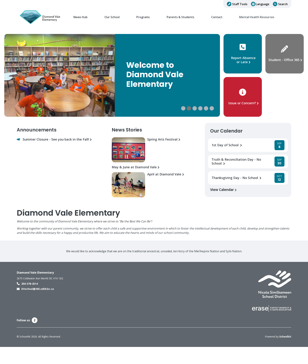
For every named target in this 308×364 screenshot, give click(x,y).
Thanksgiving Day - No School (235, 178)
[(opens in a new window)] (274, 284)
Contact (216, 17)
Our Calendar (226, 131)
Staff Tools (239, 4)
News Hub (80, 17)
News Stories (127, 130)
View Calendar (222, 189)
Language (262, 4)
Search (283, 4)
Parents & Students (180, 17)
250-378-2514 (29, 283)
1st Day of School (226, 145)
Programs (143, 17)
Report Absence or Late (243, 60)
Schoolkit (285, 336)
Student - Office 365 (283, 60)
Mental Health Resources (256, 17)
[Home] (41, 17)
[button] (183, 108)
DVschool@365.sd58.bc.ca (37, 289)
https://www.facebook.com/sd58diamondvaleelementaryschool (35, 320)
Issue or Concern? (242, 103)
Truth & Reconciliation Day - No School (236, 161)
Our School (112, 17)
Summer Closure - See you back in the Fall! (56, 139)
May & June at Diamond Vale (135, 167)
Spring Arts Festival (162, 139)
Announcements (37, 130)
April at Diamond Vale (164, 174)
